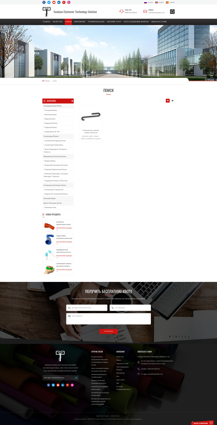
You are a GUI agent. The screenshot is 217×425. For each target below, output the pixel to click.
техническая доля (96, 21)
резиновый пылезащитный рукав (56, 165)
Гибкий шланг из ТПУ (52, 132)
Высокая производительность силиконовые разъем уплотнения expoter (101, 401)
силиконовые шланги (51, 136)
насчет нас (58, 21)
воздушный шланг (51, 123)
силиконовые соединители (54, 189)
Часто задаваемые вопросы (136, 21)
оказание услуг (114, 21)
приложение (79, 21)
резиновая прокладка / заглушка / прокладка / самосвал (56, 175)
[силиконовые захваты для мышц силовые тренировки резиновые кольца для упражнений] (49, 268)
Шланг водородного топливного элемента (55, 150)
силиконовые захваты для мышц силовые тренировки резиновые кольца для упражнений (64, 265)
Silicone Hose (115, 416)
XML (117, 383)
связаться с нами (158, 21)
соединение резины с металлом (56, 181)
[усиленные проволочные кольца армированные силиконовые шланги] (49, 226)
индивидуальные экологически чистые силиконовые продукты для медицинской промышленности (64, 251)
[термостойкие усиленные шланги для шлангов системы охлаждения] (49, 240)
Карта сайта (120, 380)
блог (117, 376)
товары (68, 21)
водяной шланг (50, 119)
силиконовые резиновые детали (55, 185)
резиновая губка (50, 207)
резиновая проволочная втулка (56, 169)
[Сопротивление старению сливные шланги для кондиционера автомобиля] (91, 117)
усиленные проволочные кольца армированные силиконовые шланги (63, 223)
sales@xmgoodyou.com (156, 11)
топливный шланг (51, 110)
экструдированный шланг (53, 106)
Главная (46, 21)
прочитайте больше (64, 228)
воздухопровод (50, 161)
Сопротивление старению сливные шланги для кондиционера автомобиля (90, 131)
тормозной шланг (51, 127)
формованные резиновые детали (55, 156)
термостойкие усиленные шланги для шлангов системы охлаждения (64, 237)
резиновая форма (49, 198)
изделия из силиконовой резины (56, 194)
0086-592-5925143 (131, 11)
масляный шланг (51, 114)
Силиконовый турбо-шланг (54, 145)
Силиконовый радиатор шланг (55, 141)
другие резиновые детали (53, 203)
